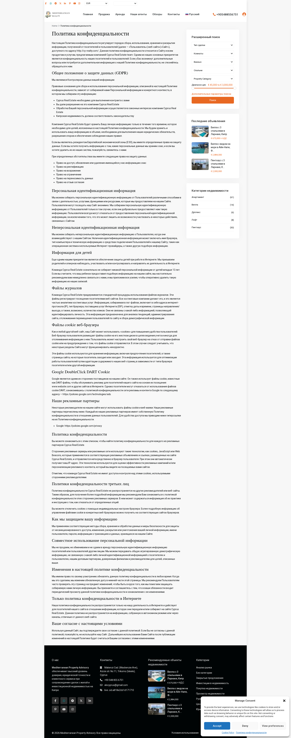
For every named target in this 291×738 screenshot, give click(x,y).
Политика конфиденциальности (251, 732)
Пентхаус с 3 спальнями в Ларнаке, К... (218, 163)
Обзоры (157, 14)
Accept (217, 725)
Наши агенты (138, 14)
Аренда (120, 14)
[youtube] (75, 3)
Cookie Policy (228, 732)
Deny (245, 725)
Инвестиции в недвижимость (212, 683)
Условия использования (185, 732)
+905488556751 (227, 14)
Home (54, 26)
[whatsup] (51, 3)
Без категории (204, 672)
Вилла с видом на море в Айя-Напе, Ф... (220, 147)
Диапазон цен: (199, 85)
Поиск (212, 100)
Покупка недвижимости (209, 688)
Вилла (195, 204)
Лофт (194, 220)
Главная (88, 14)
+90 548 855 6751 (113, 680)
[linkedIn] (65, 3)
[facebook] (46, 3)
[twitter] (60, 3)
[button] (284, 700)
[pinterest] (70, 3)
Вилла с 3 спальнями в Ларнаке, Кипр (219, 130)
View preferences (273, 725)
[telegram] (56, 3)
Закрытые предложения (209, 678)
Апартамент (198, 197)
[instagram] (79, 3)
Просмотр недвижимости (210, 693)
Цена (199, 704)
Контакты (174, 14)
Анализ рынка (204, 667)
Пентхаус (196, 227)
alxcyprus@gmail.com (116, 685)
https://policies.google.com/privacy (83, 425)
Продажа (104, 14)
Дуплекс (196, 212)
